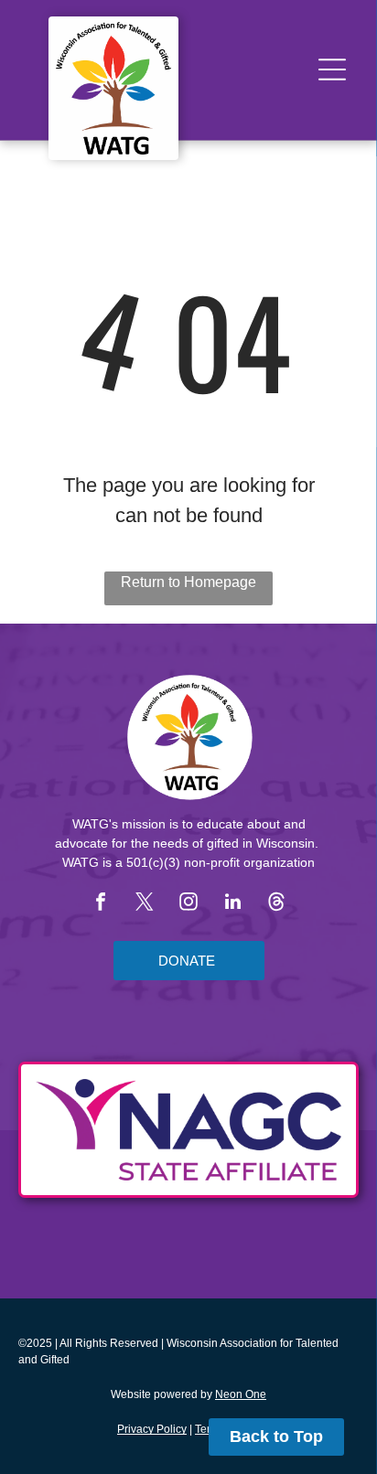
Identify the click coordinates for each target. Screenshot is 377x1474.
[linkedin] (232, 904)
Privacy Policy (152, 1429)
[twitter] (144, 904)
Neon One (240, 1394)
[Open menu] (332, 69)
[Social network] (276, 904)
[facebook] (100, 904)
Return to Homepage (188, 582)
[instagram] (188, 904)
